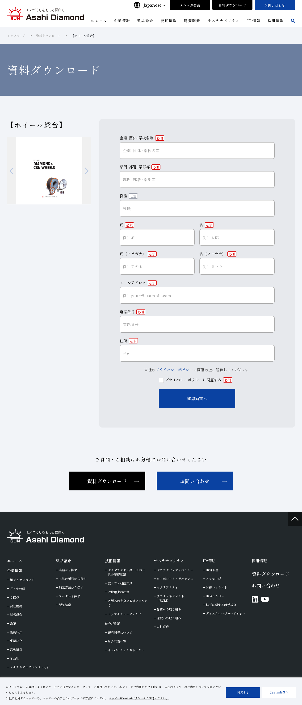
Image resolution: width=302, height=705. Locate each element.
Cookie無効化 (279, 692)
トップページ (16, 35)
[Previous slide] (11, 170)
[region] (151, 691)
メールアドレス (137, 282)
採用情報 (259, 560)
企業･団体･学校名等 (141, 138)
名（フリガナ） (217, 254)
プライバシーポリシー (174, 369)
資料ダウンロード (48, 35)
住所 (128, 340)
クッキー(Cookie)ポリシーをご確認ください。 (139, 698)
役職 (128, 196)
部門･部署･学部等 (139, 167)
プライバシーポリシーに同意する (198, 380)
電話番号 (132, 311)
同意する (243, 692)
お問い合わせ (195, 481)
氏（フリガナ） (137, 254)
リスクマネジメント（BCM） (170, 598)
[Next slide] (86, 170)
